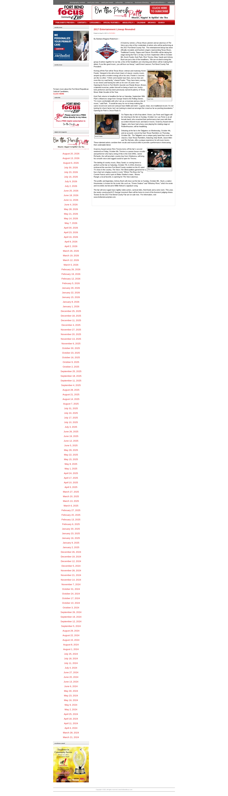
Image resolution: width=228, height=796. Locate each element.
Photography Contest (77, 2)
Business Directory (142, 2)
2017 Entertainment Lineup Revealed (114, 29)
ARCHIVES (152, 23)
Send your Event (107, 2)
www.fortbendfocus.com (125, 789)
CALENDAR (141, 23)
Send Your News (93, 2)
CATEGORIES (95, 23)
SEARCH (161, 23)
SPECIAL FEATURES (111, 23)
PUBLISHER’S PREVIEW (65, 23)
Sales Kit (171, 2)
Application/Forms (158, 2)
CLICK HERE (58, 94)
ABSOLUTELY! (128, 23)
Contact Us (129, 2)
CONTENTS (82, 23)
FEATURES (112, 33)
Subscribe (119, 2)
